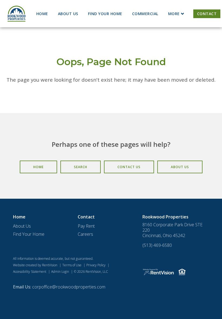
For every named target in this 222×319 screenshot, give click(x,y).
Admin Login (60, 271)
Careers (85, 234)
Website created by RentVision (35, 265)
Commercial (145, 13)
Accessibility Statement (29, 271)
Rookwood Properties (165, 217)
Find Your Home (105, 13)
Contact (207, 13)
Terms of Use (71, 265)
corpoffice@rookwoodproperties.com (68, 287)
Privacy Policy (96, 265)
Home (42, 13)
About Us (68, 13)
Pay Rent (86, 226)
